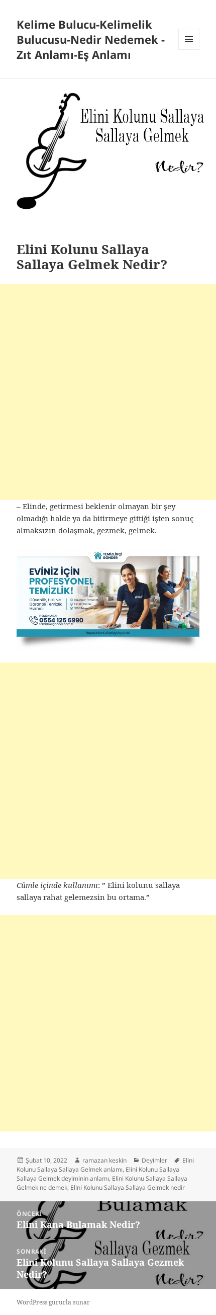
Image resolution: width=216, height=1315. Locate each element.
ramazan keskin (104, 1160)
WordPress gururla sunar (53, 1302)
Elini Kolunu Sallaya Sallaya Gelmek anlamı (105, 1165)
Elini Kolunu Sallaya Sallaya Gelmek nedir (127, 1187)
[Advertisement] (108, 392)
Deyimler (154, 1160)
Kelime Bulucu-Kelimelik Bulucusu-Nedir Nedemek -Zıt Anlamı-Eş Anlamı (91, 39)
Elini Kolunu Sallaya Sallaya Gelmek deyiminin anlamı (98, 1174)
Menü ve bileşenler (189, 49)
